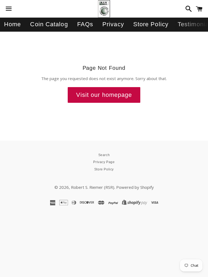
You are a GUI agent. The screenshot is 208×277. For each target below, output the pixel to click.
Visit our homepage (104, 94)
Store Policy (150, 24)
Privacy (113, 24)
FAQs (85, 24)
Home (12, 24)
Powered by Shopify (135, 187)
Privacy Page (104, 162)
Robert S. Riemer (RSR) (92, 187)
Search (104, 155)
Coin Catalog (49, 24)
